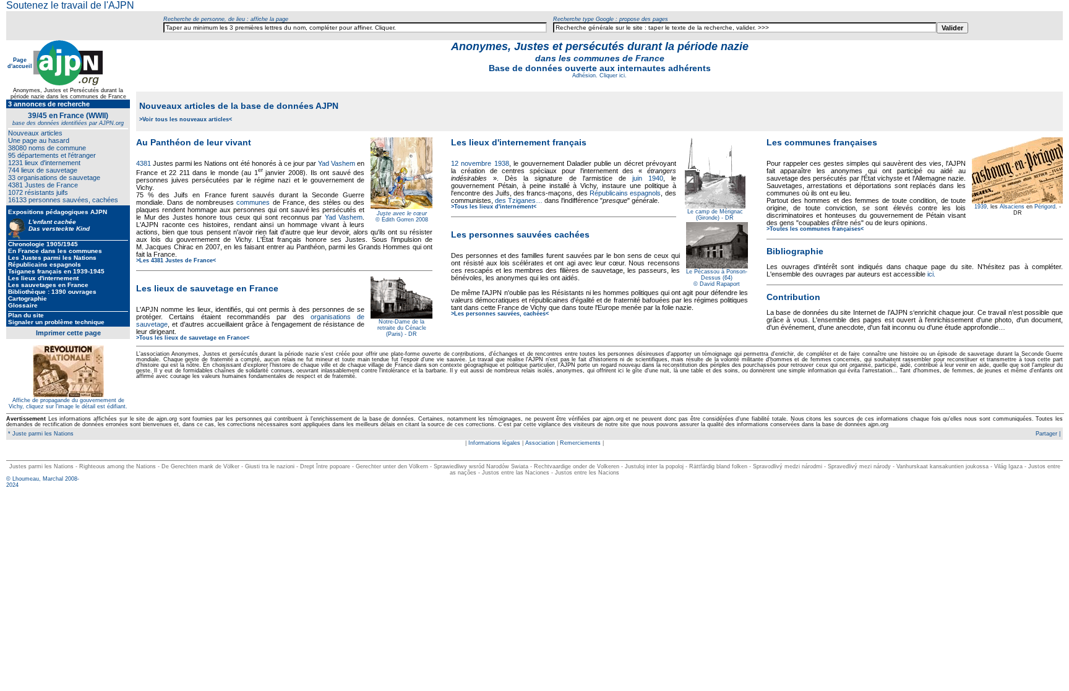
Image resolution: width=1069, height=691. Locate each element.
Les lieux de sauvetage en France (207, 288)
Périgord (1044, 207)
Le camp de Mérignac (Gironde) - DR (715, 214)
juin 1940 (647, 178)
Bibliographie (794, 251)
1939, (981, 207)
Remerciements (580, 443)
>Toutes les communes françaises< (815, 229)
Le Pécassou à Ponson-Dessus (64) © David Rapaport (716, 277)
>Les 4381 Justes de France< (176, 260)
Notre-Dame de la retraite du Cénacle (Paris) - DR (401, 328)
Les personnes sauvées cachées (520, 234)
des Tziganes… (519, 200)
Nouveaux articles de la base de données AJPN (238, 106)
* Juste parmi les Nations (40, 434)
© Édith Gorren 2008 (402, 220)
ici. (931, 274)
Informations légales (494, 443)
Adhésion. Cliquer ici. (599, 75)
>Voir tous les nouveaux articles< (185, 119)
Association (540, 443)
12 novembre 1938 (480, 163)
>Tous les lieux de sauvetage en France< (192, 338)
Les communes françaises (821, 142)
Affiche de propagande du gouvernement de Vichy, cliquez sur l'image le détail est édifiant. (68, 403)
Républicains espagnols (625, 193)
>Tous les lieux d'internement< (493, 207)
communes (253, 202)
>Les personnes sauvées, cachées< (500, 314)
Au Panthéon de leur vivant (193, 142)
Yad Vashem (336, 163)
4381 (143, 163)
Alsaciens (1012, 207)
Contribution (793, 297)
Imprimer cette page (68, 333)
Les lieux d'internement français (518, 142)
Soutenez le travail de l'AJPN (70, 5)
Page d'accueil (19, 63)
